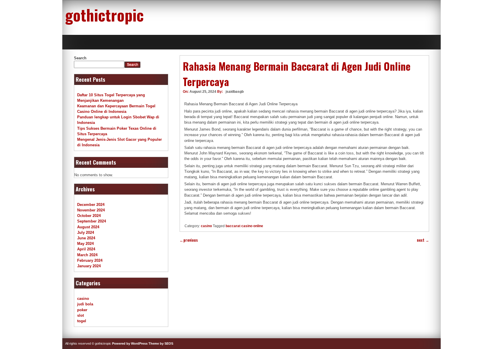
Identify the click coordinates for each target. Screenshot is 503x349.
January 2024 (89, 266)
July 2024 (85, 232)
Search (80, 58)
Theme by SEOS (160, 343)
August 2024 (88, 227)
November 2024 (91, 210)
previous (189, 240)
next (423, 240)
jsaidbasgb (235, 92)
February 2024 (89, 260)
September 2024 (91, 221)
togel (81, 321)
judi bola (85, 304)
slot (80, 315)
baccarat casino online (244, 226)
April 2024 (86, 249)
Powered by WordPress (130, 343)
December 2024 (91, 204)
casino (206, 226)
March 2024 (87, 255)
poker (82, 310)
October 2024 (89, 215)
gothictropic (104, 14)
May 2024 (85, 243)
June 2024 (86, 238)
